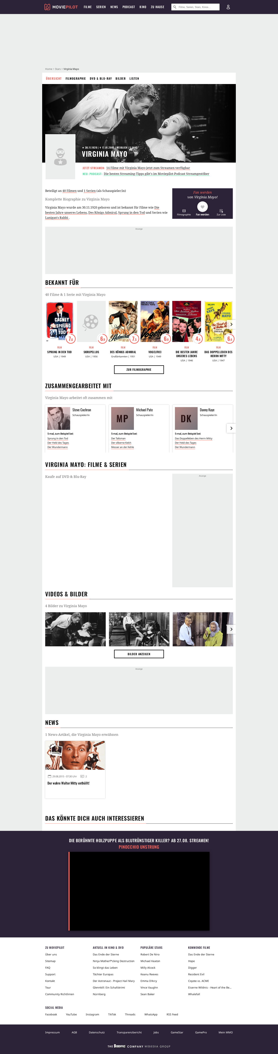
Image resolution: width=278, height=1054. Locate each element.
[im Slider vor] (231, 324)
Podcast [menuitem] (129, 7)
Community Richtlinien (59, 994)
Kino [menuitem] (143, 7)
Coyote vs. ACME (198, 981)
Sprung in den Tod (131, 212)
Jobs (156, 1032)
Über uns (51, 954)
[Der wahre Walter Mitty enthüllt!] (75, 755)
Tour (48, 987)
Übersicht (54, 78)
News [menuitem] (114, 7)
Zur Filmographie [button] (139, 369)
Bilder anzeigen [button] (139, 654)
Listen (134, 78)
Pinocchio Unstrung (139, 847)
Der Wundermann (57, 447)
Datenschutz (97, 1032)
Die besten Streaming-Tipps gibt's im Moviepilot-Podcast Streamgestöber (156, 174)
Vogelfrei (155, 352)
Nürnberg (99, 994)
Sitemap (50, 961)
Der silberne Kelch (121, 442)
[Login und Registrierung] (228, 7)
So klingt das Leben (105, 967)
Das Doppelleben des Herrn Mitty (218, 354)
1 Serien (90, 191)
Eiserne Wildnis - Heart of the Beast (210, 987)
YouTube (71, 1014)
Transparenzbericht (129, 1032)
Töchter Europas (103, 974)
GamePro (201, 1032)
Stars (58, 69)
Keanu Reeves (149, 974)
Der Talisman (118, 438)
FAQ (47, 967)
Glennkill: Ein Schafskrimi (109, 987)
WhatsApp (151, 1014)
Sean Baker (148, 994)
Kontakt (50, 981)
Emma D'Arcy (149, 981)
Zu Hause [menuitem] (157, 7)
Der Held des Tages (58, 442)
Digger (192, 967)
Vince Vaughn (149, 987)
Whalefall (194, 994)
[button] (184, 212)
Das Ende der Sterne (106, 954)
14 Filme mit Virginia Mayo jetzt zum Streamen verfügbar (148, 168)
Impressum (52, 1032)
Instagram (92, 1014)
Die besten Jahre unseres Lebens (187, 354)
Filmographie (76, 78)
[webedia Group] (139, 1046)
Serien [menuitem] (101, 7)
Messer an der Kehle (122, 447)
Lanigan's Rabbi (57, 218)
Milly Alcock (148, 967)
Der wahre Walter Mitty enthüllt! (68, 783)
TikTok (112, 1014)
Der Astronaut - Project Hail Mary (114, 981)
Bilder (121, 78)
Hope (191, 961)
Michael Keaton (150, 961)
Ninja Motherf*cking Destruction (113, 961)
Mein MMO (226, 1032)
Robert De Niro (150, 954)
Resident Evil (196, 974)
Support (50, 974)
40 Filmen (69, 191)
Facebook (51, 1014)
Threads (130, 1014)
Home (48, 69)
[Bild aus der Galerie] (75, 630)
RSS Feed (172, 1014)
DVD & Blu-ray (101, 78)
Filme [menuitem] (88, 7)
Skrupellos (91, 352)
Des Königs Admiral (102, 212)
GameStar (177, 1032)
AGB (74, 1032)
